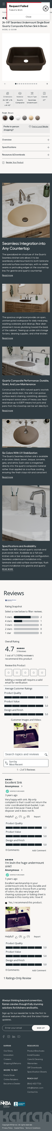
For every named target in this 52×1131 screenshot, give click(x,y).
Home (4, 12)
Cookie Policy (19, 1128)
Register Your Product (14, 162)
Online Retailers (11, 1080)
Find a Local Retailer (40, 126)
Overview (7, 140)
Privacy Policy (7, 1128)
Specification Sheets (37, 1072)
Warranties (32, 1064)
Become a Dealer (12, 1084)
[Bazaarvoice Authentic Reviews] (11, 600)
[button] (3, 4)
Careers (7, 1059)
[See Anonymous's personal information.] (22, 786)
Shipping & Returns (12, 1064)
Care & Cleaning (35, 1059)
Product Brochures (35, 1051)
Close (28, 17)
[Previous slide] (5, 84)
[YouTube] (18, 1036)
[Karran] (6, 1104)
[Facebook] (3, 1036)
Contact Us (32, 1092)
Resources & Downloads (13, 155)
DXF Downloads (34, 1068)
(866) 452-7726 (34, 1084)
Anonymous (12, 786)
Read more (7, 569)
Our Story (8, 1051)
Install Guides (33, 1055)
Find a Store (9, 1075)
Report (37, 816)
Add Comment (39, 850)
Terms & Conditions (32, 1128)
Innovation (8, 1055)
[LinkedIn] (13, 1036)
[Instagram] (8, 1036)
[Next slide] (47, 84)
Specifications (9, 147)
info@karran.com (35, 1088)
